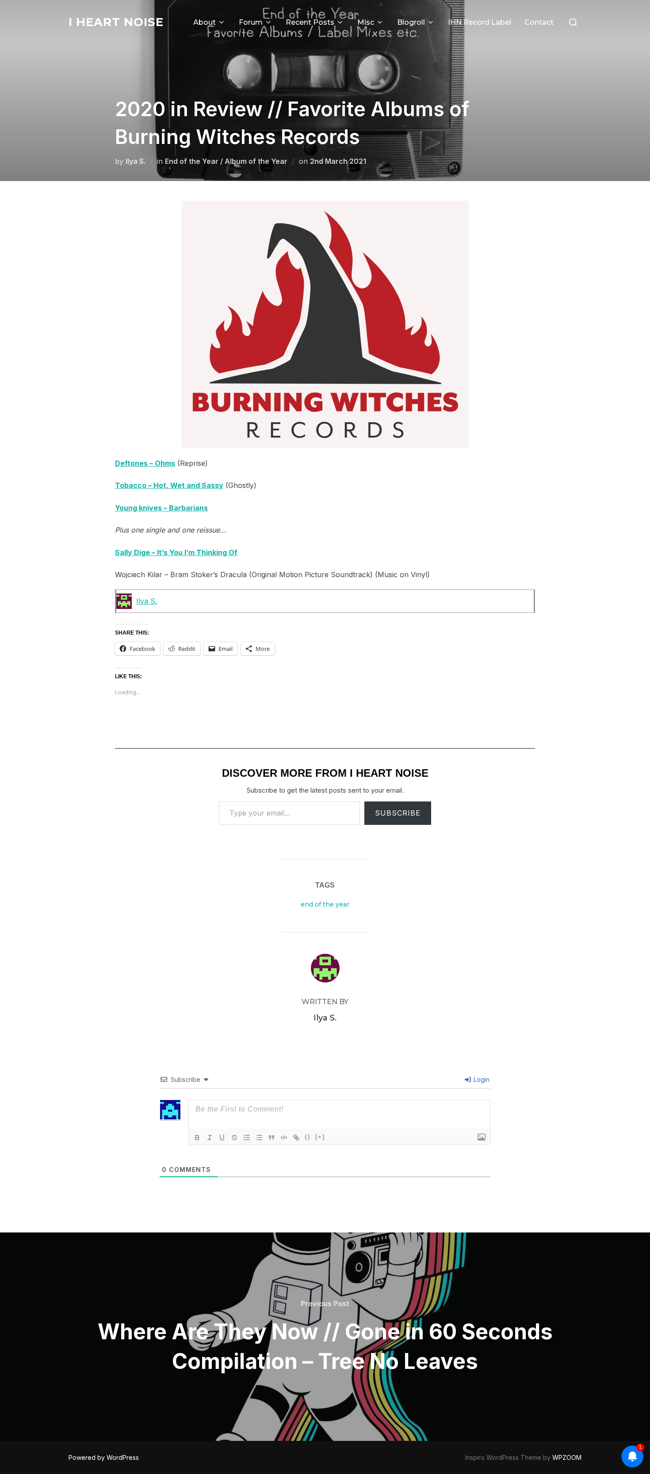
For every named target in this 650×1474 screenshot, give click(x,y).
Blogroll (411, 22)
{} (308, 1137)
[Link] (296, 1137)
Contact (539, 22)
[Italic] (209, 1137)
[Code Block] (284, 1137)
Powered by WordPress (104, 1457)
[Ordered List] (247, 1137)
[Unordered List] (259, 1137)
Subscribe (398, 813)
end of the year (325, 904)
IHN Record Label (479, 22)
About (204, 22)
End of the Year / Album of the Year (226, 161)
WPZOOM (566, 1457)
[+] (320, 1137)
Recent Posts (310, 22)
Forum (251, 22)
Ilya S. (135, 161)
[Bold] (197, 1137)
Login (480, 1079)
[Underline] (222, 1137)
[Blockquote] (271, 1137)
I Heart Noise (116, 22)
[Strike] (234, 1137)
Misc (365, 22)
